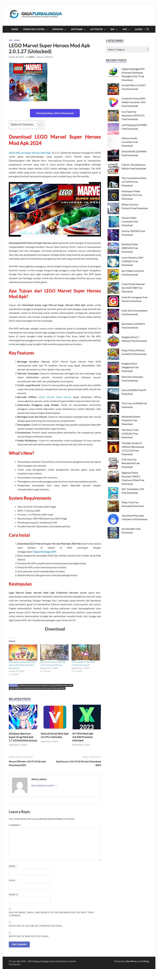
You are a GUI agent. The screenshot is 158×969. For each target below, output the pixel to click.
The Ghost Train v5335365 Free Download (130, 433)
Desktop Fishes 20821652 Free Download (130, 248)
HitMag (145, 961)
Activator (96, 29)
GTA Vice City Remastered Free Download (131, 463)
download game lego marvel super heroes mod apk (45, 685)
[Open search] (147, 29)
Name (13, 866)
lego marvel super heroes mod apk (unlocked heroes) (37, 688)
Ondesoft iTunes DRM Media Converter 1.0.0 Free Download (133, 102)
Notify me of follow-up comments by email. (36, 926)
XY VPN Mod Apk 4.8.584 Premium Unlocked (82, 737)
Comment (15, 825)
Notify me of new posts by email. (29, 936)
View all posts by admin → (44, 785)
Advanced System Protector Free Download (131, 420)
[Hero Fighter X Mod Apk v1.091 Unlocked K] (86, 652)
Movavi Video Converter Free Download (130, 221)
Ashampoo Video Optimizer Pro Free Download (132, 195)
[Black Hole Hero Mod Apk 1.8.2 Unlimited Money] (54, 652)
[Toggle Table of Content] (38, 124)
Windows (57, 29)
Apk (125, 29)
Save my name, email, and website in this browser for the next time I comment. (51, 914)
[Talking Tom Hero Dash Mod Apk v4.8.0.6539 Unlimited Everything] (23, 652)
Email (13, 880)
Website (14, 894)
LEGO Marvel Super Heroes (54, 396)
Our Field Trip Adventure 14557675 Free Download (133, 115)
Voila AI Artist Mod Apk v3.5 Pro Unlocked (55, 735)
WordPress (131, 961)
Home (14, 29)
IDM (112, 29)
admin (31, 57)
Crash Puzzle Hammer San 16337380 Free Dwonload (133, 288)
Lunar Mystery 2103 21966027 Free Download (132, 261)
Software (77, 29)
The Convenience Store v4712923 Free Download (134, 181)
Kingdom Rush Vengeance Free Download (130, 367)
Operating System (33, 29)
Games (138, 29)
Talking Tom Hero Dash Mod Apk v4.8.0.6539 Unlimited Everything (22, 665)
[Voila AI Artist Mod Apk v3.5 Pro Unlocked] (55, 718)
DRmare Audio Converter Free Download (130, 142)
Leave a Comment (45, 57)
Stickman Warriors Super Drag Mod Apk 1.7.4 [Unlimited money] (23, 737)
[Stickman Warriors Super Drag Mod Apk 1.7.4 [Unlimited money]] (23, 718)
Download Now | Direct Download (55, 113)
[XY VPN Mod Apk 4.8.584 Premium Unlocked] (86, 718)
